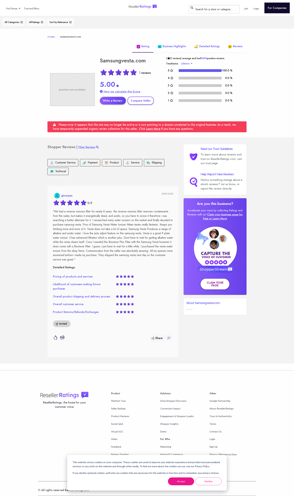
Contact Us (215, 431)
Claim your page (215, 284)
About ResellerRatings (221, 408)
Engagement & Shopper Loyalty (177, 416)
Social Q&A (117, 423)
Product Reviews (120, 416)
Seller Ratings (118, 408)
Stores (51, 36)
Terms (212, 423)
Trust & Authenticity (220, 416)
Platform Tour (118, 400)
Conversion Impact (170, 408)
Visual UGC (117, 431)
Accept (181, 481)
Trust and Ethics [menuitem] (31, 8)
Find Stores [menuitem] (11, 8)
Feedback (116, 446)
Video (114, 439)
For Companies (277, 8)
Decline (209, 481)
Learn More (153, 129)
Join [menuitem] (246, 8)
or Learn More (218, 219)
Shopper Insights (169, 423)
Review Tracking (120, 454)
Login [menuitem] (256, 8)
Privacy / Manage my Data (223, 454)
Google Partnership (219, 400)
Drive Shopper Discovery (173, 400)
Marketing (165, 446)
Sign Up (213, 446)
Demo (163, 431)
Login (212, 439)
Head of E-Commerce (171, 454)
